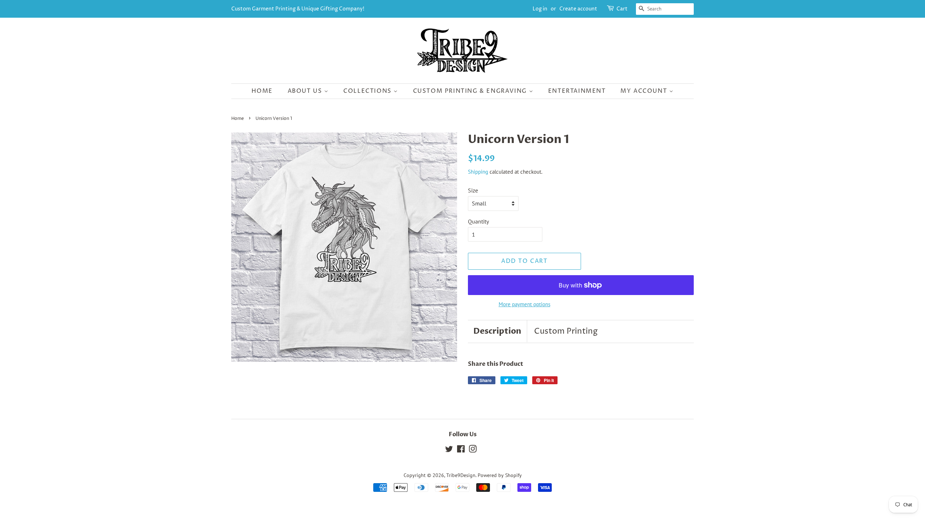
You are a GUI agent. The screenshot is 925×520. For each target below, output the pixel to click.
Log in (540, 8)
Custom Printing (566, 331)
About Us (306, 91)
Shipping (478, 171)
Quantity (478, 221)
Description (497, 331)
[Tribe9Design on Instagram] (473, 450)
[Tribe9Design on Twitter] (449, 450)
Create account (578, 8)
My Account (644, 91)
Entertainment (577, 91)
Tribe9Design (461, 475)
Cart (622, 8)
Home (262, 91)
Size (473, 190)
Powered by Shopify (500, 475)
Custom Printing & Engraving (471, 91)
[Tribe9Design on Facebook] (461, 450)
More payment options (524, 304)
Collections (368, 91)
